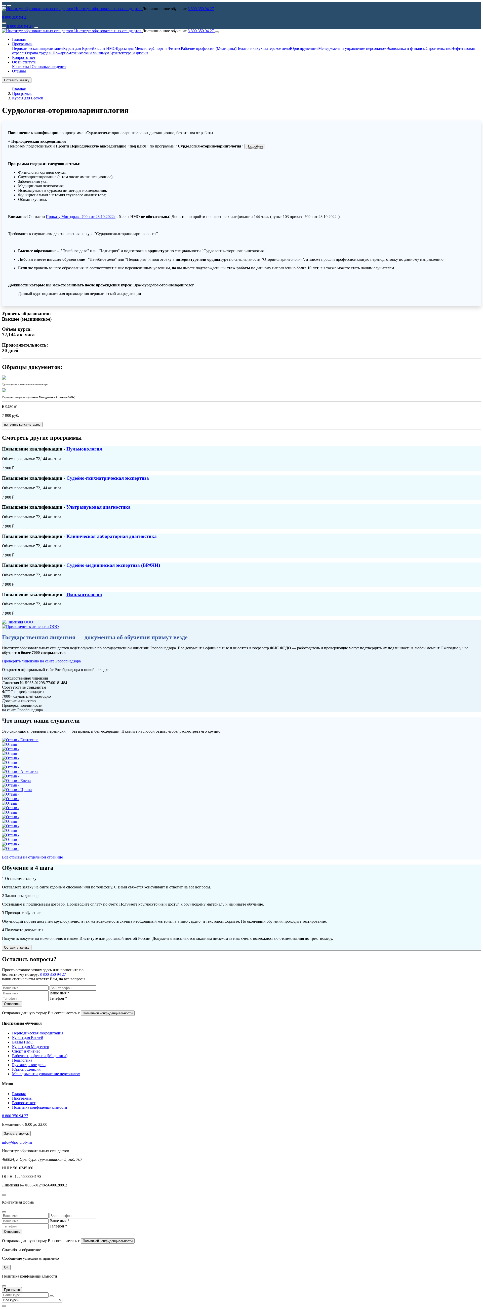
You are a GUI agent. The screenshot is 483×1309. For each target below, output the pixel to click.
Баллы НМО (105, 48)
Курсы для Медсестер (134, 48)
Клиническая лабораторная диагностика (111, 536)
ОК (6, 1267)
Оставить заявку (16, 80)
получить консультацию (22, 424)
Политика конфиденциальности (39, 1107)
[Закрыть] (217, 32)
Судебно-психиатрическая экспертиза (107, 478)
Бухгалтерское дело (273, 48)
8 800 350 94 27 (201, 9)
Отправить (12, 1004)
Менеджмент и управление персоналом (352, 48)
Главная (19, 39)
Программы (22, 1098)
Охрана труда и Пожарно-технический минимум (67, 53)
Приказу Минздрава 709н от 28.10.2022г (80, 216)
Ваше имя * (59, 993)
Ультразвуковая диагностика (98, 507)
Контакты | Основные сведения (39, 66)
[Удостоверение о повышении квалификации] (4, 378)
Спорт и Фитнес (167, 48)
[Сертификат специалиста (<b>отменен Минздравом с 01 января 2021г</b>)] (4, 391)
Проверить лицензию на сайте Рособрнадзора (41, 661)
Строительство (438, 48)
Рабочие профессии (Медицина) (208, 48)
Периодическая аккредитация (37, 48)
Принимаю (12, 1290)
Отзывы (19, 71)
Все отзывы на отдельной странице (32, 857)
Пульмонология (84, 449)
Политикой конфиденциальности (108, 1013)
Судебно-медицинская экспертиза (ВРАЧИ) (113, 565)
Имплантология (84, 594)
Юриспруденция (304, 48)
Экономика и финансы (406, 48)
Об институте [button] (24, 62)
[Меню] (4, 27)
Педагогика (246, 48)
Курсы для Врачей (78, 48)
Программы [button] (22, 44)
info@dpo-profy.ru (17, 1142)
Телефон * (58, 998)
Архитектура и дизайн (128, 53)
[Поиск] (36, 27)
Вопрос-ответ (23, 57)
